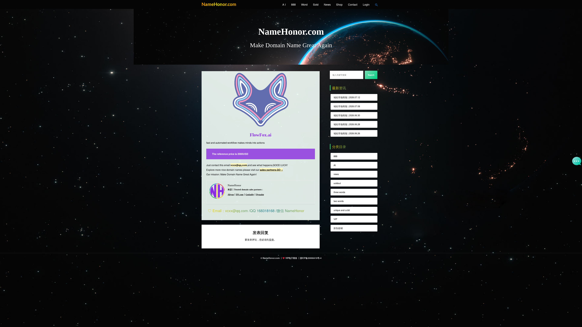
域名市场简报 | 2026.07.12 (347, 97)
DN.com (239, 194)
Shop (339, 4)
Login (366, 4)
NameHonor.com (219, 4)
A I (284, 4)
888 (293, 4)
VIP (335, 219)
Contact (352, 4)
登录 (271, 239)
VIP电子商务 (291, 257)
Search (371, 74)
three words (339, 192)
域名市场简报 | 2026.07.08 (347, 106)
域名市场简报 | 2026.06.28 (347, 124)
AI (335, 165)
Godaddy (250, 194)
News (327, 4)
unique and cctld (342, 210)
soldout (337, 183)
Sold (315, 4)
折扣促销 (338, 228)
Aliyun (231, 194)
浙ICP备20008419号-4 (310, 257)
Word (304, 4)
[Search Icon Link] (376, 4)
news (336, 174)
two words (339, 201)
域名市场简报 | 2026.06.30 (347, 115)
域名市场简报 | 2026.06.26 (347, 133)
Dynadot (260, 194)
